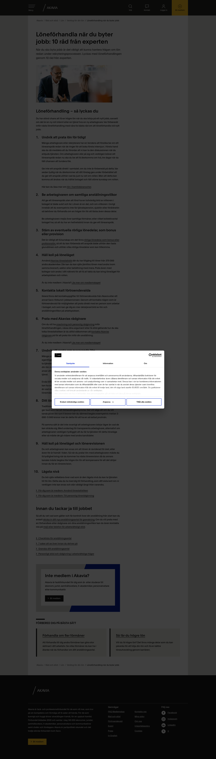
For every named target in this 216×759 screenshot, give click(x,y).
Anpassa (106, 402)
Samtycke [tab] (70, 363)
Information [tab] (108, 363)
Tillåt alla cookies (144, 402)
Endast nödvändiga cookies (72, 402)
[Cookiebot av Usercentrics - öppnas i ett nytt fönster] (151, 355)
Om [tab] (145, 363)
